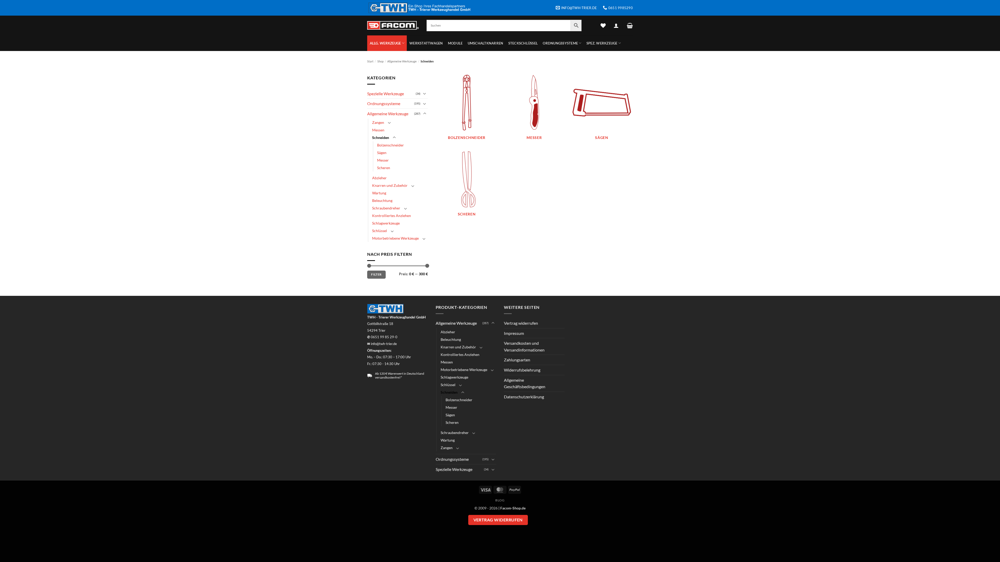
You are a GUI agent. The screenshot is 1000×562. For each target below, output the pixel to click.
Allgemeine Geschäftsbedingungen (524, 383)
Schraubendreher (386, 208)
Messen (378, 130)
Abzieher (379, 178)
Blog (499, 500)
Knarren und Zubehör (390, 185)
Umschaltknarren (485, 43)
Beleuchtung (382, 200)
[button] (616, 25)
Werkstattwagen (426, 43)
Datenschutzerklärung (524, 396)
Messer (383, 160)
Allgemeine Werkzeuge (402, 61)
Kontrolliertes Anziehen (391, 215)
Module (455, 43)
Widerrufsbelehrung (522, 369)
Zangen (378, 122)
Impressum (514, 333)
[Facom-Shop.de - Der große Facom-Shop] (393, 25)
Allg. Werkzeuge (385, 43)
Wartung (379, 193)
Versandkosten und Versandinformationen (524, 346)
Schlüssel (379, 230)
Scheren (383, 167)
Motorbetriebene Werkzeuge (395, 238)
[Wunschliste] (603, 25)
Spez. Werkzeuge (601, 43)
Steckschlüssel (523, 43)
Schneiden (380, 137)
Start (370, 61)
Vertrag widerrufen (521, 323)
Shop (380, 61)
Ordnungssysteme (560, 43)
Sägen (381, 152)
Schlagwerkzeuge (386, 223)
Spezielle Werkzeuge (385, 93)
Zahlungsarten (517, 359)
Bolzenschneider (390, 145)
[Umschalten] (425, 93)
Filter (376, 274)
